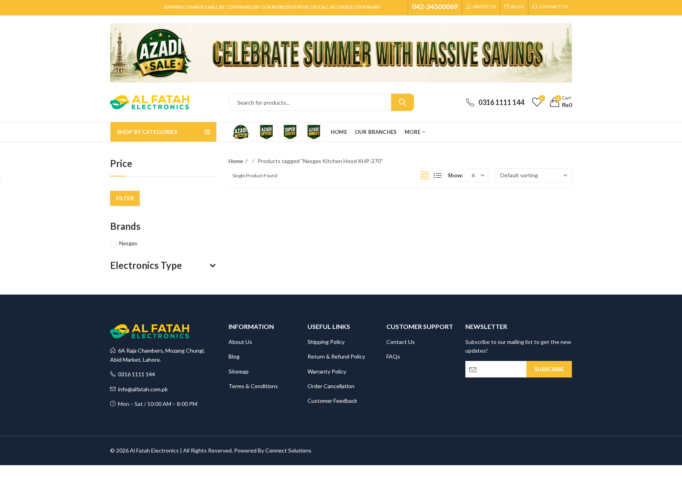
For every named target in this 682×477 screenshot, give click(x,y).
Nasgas (128, 243)
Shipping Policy (326, 341)
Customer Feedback (332, 400)
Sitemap (239, 371)
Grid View (425, 175)
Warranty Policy (326, 371)
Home (236, 161)
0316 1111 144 (135, 374)
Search (402, 102)
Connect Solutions (288, 450)
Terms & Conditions (253, 386)
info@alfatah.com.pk (142, 389)
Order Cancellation (330, 386)
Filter (125, 198)
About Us (240, 341)
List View (438, 175)
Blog (234, 356)
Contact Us (400, 341)
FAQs (393, 356)
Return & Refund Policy (336, 356)
